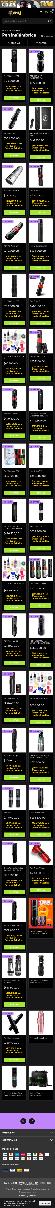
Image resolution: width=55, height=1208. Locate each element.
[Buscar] (49, 21)
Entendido (45, 1203)
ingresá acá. (45, 1189)
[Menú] (4, 13)
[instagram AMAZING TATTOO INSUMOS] (23, 1121)
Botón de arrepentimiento (27, 1192)
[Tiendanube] (27, 1196)
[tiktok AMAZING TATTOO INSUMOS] (32, 1121)
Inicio (4, 30)
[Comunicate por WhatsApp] (46, 13)
